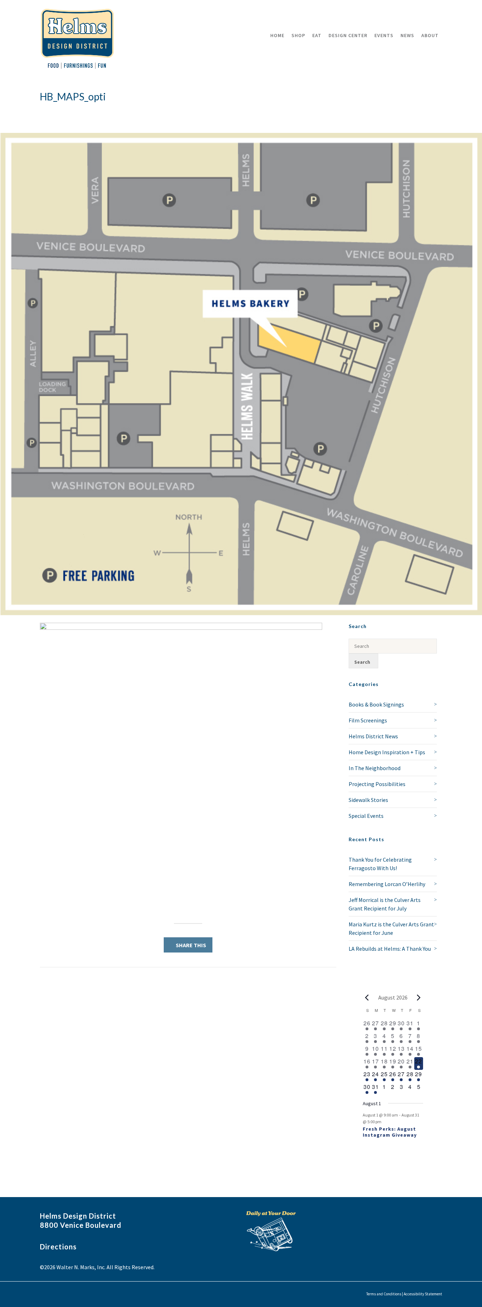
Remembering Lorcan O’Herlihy (387, 883)
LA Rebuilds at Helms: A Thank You (390, 948)
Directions (58, 1246)
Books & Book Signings (376, 704)
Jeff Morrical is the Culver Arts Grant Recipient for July (385, 904)
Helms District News (373, 736)
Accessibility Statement (423, 1293)
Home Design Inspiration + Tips (387, 752)
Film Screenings (368, 720)
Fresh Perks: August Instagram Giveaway (390, 1132)
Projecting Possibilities (377, 783)
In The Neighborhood (374, 768)
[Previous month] (367, 997)
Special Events (366, 815)
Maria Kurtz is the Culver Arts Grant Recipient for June (391, 928)
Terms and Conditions (383, 1293)
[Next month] (419, 997)
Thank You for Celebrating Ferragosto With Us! (380, 864)
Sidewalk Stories (368, 799)
